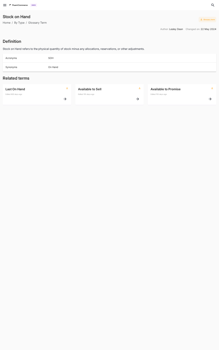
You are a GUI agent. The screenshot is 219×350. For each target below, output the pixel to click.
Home (6, 22)
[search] (212, 5)
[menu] (4, 5)
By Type (19, 22)
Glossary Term (37, 22)
